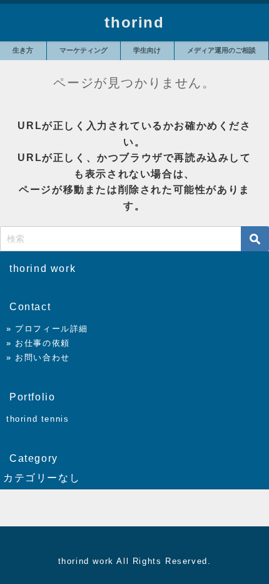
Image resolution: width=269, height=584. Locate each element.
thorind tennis (37, 419)
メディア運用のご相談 (221, 50)
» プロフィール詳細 (47, 328)
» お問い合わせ (38, 357)
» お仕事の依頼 (38, 343)
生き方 (23, 50)
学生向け (147, 50)
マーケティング (83, 50)
